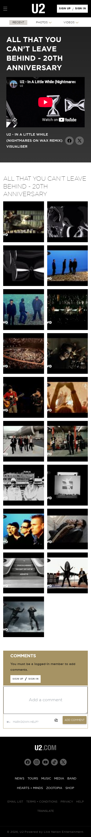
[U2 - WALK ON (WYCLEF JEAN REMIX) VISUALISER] (67, 241)
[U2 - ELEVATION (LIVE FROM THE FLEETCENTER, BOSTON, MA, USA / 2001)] (23, 372)
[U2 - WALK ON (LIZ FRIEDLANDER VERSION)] (67, 460)
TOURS (33, 778)
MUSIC (46, 778)
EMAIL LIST (15, 801)
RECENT (18, 22)
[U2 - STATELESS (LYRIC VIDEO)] (23, 504)
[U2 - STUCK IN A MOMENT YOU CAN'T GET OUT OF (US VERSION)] (23, 241)
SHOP (69, 788)
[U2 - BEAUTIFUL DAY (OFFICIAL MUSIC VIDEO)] (67, 592)
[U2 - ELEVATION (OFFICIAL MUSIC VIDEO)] (23, 636)
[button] (5, 8)
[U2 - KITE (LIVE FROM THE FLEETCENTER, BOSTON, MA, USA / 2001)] (67, 329)
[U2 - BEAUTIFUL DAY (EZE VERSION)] (23, 548)
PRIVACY (67, 801)
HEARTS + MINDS (30, 788)
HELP (80, 801)
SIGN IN (81, 9)
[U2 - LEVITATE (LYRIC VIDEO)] (67, 504)
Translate (45, 811)
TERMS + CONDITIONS (41, 801)
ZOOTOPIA (54, 788)
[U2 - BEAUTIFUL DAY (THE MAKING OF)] (23, 460)
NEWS (19, 778)
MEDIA (59, 778)
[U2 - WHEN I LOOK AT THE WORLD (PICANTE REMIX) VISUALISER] (23, 285)
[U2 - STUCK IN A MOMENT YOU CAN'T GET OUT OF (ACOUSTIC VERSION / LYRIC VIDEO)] (23, 592)
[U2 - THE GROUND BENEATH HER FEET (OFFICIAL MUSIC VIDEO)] (67, 372)
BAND (71, 778)
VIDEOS (68, 22)
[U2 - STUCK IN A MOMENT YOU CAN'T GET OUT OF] (67, 548)
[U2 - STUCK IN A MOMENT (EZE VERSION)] (23, 329)
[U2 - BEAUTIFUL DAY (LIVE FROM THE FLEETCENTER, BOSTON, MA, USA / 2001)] (67, 416)
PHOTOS (42, 22)
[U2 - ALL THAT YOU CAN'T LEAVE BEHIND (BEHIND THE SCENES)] (67, 285)
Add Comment (75, 720)
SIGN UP (65, 9)
